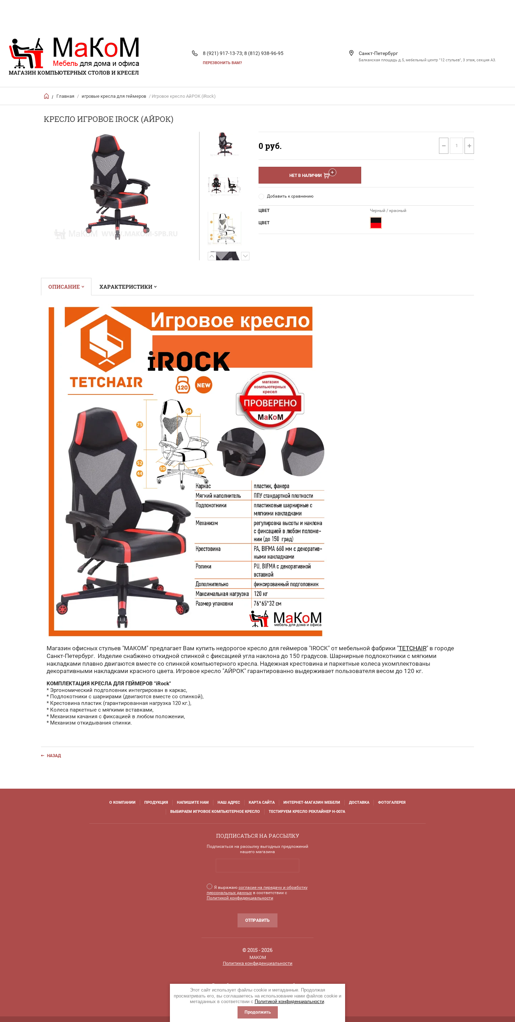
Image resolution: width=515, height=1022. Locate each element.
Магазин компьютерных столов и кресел (74, 72)
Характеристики (125, 286)
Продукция (156, 802)
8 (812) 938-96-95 (263, 53)
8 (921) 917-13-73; (223, 53)
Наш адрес (229, 802)
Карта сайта (262, 802)
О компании (122, 802)
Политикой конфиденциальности (289, 1001)
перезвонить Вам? (222, 63)
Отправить (257, 920)
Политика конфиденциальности (258, 963)
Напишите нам (193, 802)
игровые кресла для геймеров (114, 96)
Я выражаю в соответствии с (257, 892)
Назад (54, 756)
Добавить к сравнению (290, 196)
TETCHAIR (412, 648)
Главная (65, 96)
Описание (64, 286)
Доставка (359, 802)
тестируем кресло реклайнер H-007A (307, 811)
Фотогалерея (392, 802)
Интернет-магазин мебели (311, 802)
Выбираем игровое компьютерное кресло (215, 811)
